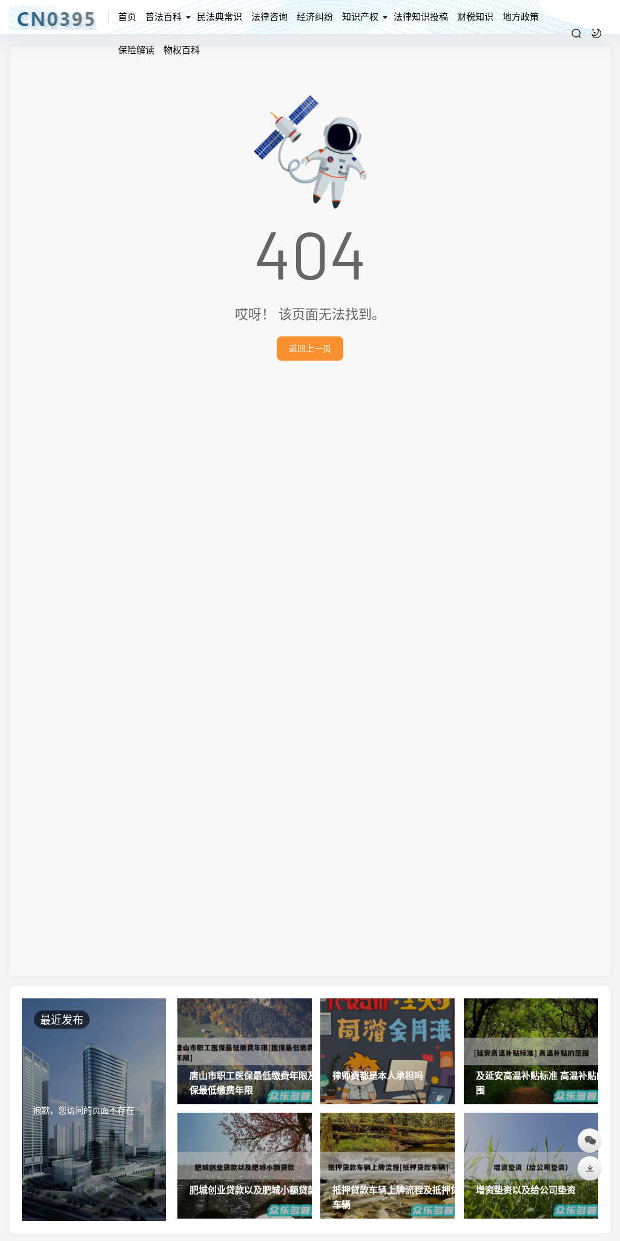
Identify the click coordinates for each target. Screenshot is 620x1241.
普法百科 (163, 16)
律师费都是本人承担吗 (377, 1075)
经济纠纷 (315, 16)
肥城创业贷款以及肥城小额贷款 (253, 1190)
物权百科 (181, 50)
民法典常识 (219, 16)
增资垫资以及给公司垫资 (526, 1190)
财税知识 (475, 16)
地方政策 (521, 16)
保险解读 (136, 50)
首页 (127, 16)
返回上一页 (310, 348)
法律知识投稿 (421, 16)
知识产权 (360, 16)
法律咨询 (269, 16)
